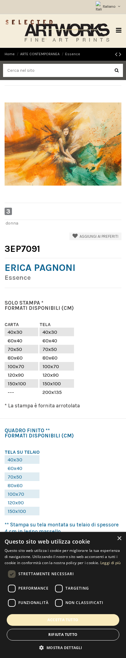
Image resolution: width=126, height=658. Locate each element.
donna (12, 223)
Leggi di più (110, 562)
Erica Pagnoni (40, 267)
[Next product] (120, 54)
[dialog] (63, 595)
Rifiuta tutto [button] (62, 634)
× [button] (119, 538)
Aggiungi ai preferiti (98, 236)
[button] (63, 648)
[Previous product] (117, 54)
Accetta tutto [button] (62, 619)
